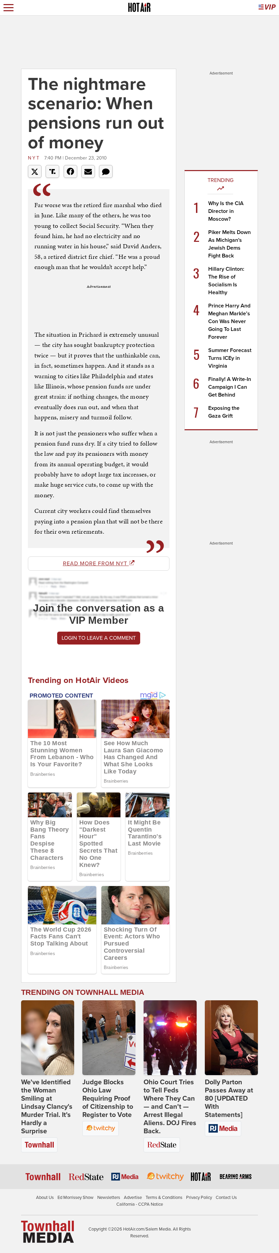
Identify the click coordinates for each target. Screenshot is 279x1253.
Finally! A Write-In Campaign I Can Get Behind (229, 387)
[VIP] (267, 8)
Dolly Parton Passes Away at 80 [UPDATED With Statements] (229, 1098)
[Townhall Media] (47, 1231)
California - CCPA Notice (139, 1204)
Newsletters (108, 1197)
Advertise (133, 1197)
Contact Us (226, 1197)
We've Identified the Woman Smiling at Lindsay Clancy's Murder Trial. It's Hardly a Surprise (46, 1106)
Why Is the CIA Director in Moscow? (226, 211)
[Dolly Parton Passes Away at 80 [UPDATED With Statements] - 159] (231, 1037)
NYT (35, 158)
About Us (45, 1197)
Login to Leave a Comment (99, 638)
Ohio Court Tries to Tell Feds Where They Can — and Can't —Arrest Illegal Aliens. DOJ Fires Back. (170, 1106)
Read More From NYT (96, 563)
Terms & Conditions (164, 1197)
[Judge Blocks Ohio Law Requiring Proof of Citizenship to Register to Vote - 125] (108, 1037)
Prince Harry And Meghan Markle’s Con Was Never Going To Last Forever (229, 321)
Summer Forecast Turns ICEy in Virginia (229, 358)
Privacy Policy (199, 1197)
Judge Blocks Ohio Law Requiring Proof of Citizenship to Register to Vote (107, 1098)
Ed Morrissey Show (76, 1197)
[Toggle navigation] (8, 8)
